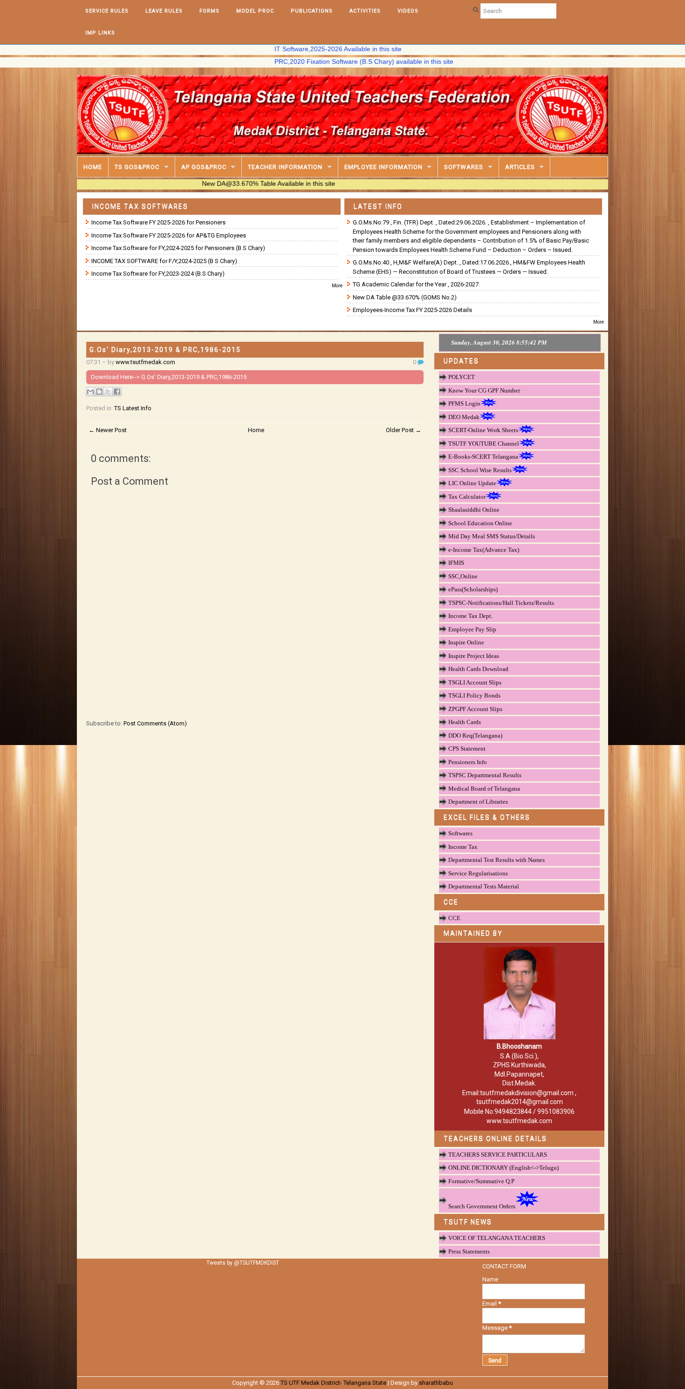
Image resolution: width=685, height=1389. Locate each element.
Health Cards (464, 721)
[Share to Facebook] (117, 391)
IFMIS (456, 562)
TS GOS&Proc (137, 166)
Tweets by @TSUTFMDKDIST (242, 1263)
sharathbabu (436, 1382)
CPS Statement (467, 748)
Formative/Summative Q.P (481, 1181)
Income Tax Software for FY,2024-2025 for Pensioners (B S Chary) (178, 247)
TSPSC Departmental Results (484, 775)
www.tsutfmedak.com (145, 362)
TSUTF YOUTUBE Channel (483, 443)
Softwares (463, 166)
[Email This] (90, 391)
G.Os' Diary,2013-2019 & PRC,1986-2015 (165, 349)
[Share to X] (108, 391)
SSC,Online (463, 576)
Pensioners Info (467, 762)
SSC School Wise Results (480, 470)
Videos (407, 11)
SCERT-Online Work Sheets (483, 430)
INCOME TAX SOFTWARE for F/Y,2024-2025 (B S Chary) (164, 260)
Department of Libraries (478, 801)
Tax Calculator (467, 496)
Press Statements (469, 1251)
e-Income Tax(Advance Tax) (483, 549)
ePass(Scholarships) (473, 589)
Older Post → (403, 430)
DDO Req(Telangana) (475, 735)
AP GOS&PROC (203, 166)
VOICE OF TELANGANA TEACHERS (496, 1237)
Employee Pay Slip (472, 629)
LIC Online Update (472, 483)
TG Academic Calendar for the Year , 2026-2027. (416, 284)
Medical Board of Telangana (484, 788)
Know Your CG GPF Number (484, 390)
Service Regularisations (478, 873)
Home (92, 166)
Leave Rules (164, 11)
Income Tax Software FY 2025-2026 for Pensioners (158, 222)
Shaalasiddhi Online (474, 509)
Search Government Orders (481, 1206)
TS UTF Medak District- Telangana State (333, 1382)
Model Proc (255, 11)
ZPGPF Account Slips (475, 708)
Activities (365, 11)
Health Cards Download (478, 668)
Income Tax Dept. (470, 615)
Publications (312, 11)
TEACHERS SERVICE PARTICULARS (497, 1154)
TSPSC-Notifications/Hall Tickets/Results (501, 602)
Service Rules (107, 11)
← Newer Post (108, 430)
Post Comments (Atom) (155, 723)
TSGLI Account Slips (474, 682)
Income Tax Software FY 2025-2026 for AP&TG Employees (168, 235)
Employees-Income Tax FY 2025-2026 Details (412, 309)
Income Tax (463, 846)
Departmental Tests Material (483, 886)
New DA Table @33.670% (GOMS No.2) (405, 297)
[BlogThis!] (99, 391)
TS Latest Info (132, 408)
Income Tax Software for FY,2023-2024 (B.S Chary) (158, 273)
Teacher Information (285, 166)
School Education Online (480, 523)
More (337, 286)
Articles (520, 166)
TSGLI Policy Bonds (474, 695)
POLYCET (461, 376)
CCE (454, 918)
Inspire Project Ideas (473, 655)
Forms (209, 11)
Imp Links (100, 33)
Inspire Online (466, 642)
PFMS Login (464, 403)
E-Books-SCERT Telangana (483, 456)
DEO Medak (464, 416)
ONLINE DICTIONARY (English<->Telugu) (503, 1167)
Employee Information (383, 166)
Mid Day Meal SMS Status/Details (491, 536)
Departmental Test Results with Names (496, 859)
